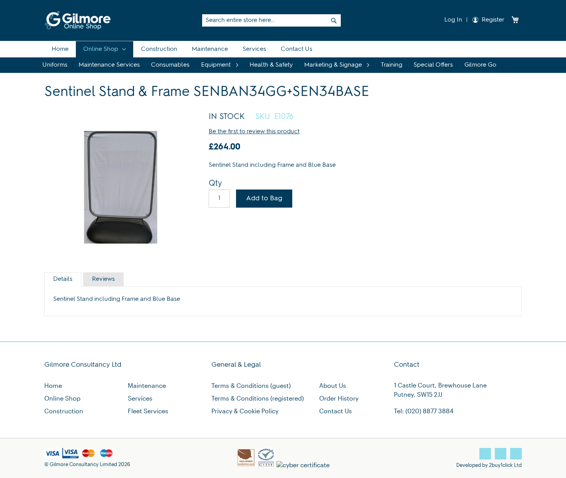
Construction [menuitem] (159, 49)
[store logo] (78, 20)
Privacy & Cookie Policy (244, 410)
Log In (452, 20)
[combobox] (271, 20)
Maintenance (147, 385)
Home (53, 385)
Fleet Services (148, 410)
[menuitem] (60, 49)
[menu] (283, 57)
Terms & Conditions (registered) (257, 398)
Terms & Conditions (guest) (251, 385)
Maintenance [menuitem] (210, 49)
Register (493, 20)
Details (62, 279)
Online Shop (62, 398)
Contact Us (335, 410)
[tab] (62, 279)
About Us (332, 385)
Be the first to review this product (254, 132)
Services (140, 398)
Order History (338, 398)
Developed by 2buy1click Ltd (489, 465)
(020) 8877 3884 (429, 410)
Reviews (103, 279)
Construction (63, 410)
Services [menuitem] (254, 49)
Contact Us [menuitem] (296, 49)
